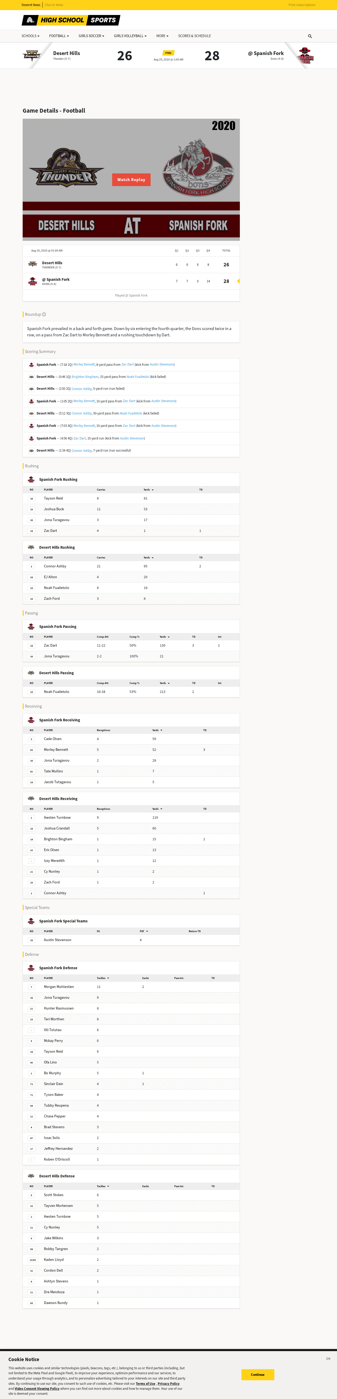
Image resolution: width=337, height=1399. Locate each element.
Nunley (52, 871)
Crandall (57, 828)
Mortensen (58, 1205)
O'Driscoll (57, 1159)
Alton (50, 576)
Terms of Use (145, 1383)
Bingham (58, 839)
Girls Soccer (90, 35)
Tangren (56, 1248)
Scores (194, 35)
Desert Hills (66, 53)
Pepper (55, 1116)
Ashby (55, 566)
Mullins (53, 771)
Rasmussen (59, 1008)
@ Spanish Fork (266, 53)
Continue (258, 1374)
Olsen (53, 738)
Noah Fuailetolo (138, 376)
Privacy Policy (169, 1383)
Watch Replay (131, 179)
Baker (53, 1094)
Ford (52, 598)
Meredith (54, 860)
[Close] (328, 1359)
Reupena (56, 1105)
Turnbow (57, 817)
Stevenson (57, 939)
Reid (53, 498)
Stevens (54, 1127)
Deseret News (31, 5)
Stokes (53, 1194)
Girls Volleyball (128, 35)
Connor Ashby (82, 389)
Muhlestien (59, 986)
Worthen (54, 1019)
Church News (54, 5)
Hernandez (58, 1148)
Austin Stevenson (162, 364)
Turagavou (57, 519)
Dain (53, 1083)
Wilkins (53, 1238)
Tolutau (53, 1029)
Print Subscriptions (302, 5)
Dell (53, 1270)
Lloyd (54, 1259)
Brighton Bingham (85, 376)
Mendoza (54, 1292)
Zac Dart (127, 364)
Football (57, 35)
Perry (53, 1040)
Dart (50, 530)
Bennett (56, 749)
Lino (50, 1062)
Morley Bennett (84, 364)
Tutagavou (57, 782)
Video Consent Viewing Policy (37, 1388)
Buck (54, 509)
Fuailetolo (56, 587)
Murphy (52, 1073)
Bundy (56, 1302)
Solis (52, 1137)
